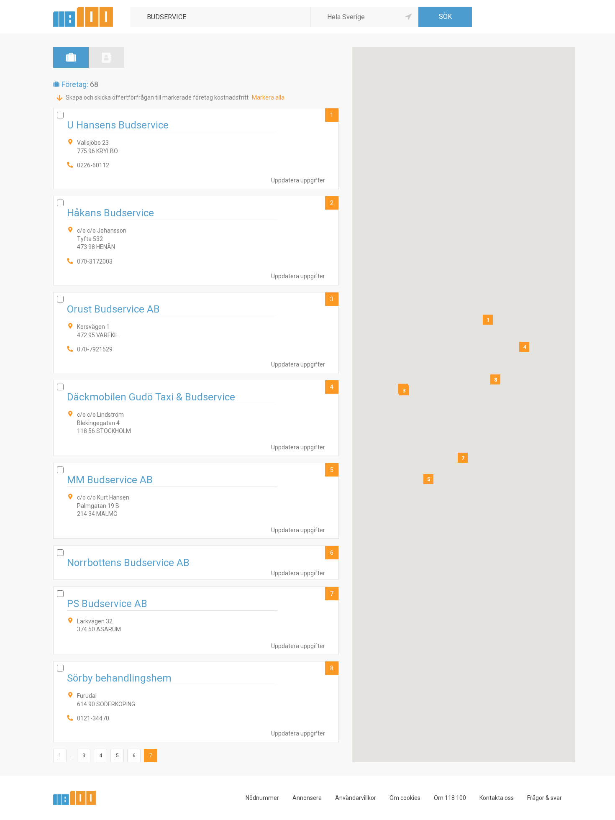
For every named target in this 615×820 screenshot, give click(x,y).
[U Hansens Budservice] (196, 148)
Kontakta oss (496, 797)
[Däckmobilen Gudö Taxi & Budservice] (196, 418)
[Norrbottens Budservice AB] (196, 562)
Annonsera (307, 797)
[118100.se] (83, 10)
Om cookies (405, 797)
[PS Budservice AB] (196, 620)
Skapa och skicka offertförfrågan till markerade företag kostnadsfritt (157, 97)
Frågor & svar (544, 797)
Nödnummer (262, 797)
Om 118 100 (450, 797)
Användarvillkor (355, 797)
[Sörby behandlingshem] (196, 701)
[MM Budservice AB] (196, 500)
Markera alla (268, 97)
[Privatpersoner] (106, 57)
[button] (488, 320)
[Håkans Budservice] (196, 240)
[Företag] (71, 57)
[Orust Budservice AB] (196, 332)
